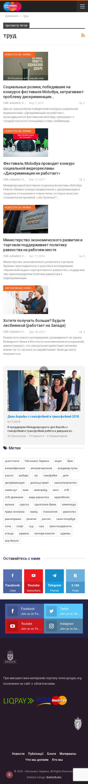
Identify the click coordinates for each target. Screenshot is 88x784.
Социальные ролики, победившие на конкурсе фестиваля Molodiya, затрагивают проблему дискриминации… (43, 92)
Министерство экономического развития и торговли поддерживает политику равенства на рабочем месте (42, 245)
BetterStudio (54, 777)
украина (24, 533)
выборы (23, 475)
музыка (9, 504)
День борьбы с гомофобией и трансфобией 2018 (43, 416)
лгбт (66, 490)
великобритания (15, 468)
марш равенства (39, 497)
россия (46, 519)
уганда (9, 533)
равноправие (13, 519)
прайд (34, 511)
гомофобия (50, 475)
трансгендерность (60, 526)
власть (9, 475)
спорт (19, 526)
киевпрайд (40, 490)
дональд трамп (39, 482)
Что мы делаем (36, 759)
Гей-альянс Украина (37, 461)
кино (56, 490)
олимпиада (69, 504)
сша (41, 526)
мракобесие (61, 497)
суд (31, 526)
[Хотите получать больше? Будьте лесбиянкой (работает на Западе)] (25, 299)
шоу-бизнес (12, 540)
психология (50, 511)
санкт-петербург (66, 519)
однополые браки (45, 504)
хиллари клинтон (44, 533)
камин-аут (11, 490)
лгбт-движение (14, 497)
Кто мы (57, 759)
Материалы (68, 753)
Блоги (51, 753)
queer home (12, 461)
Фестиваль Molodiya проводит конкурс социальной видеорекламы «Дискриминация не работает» (39, 168)
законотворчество (65, 482)
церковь (65, 533)
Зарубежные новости (20, 288)
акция (58, 461)
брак (70, 461)
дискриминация (15, 482)
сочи (8, 526)
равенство (69, 511)
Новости (18, 753)
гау (36, 475)
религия (31, 519)
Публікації (36, 753)
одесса (24, 504)
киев (25, 490)
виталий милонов (41, 468)
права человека (15, 511)
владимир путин (68, 468)
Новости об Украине (19, 54)
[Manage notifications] (9, 774)
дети (66, 475)
